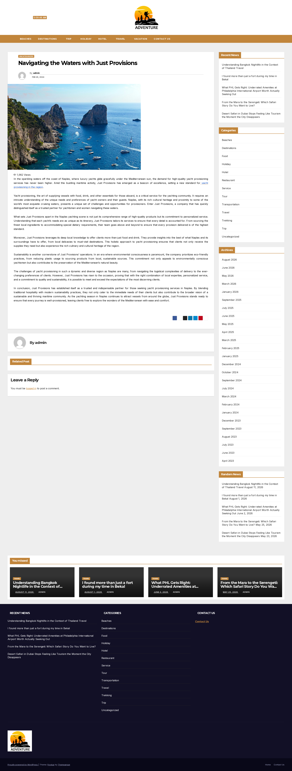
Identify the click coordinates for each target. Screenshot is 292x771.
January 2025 (230, 356)
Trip (69, 39)
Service (226, 188)
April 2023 (228, 460)
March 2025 (229, 340)
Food (225, 156)
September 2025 (232, 299)
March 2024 (229, 396)
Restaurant (228, 180)
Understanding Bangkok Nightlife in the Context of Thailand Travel (36, 586)
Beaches (25, 39)
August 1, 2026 (94, 592)
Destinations (47, 39)
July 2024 (228, 388)
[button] (283, 38)
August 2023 (229, 436)
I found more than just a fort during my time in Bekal (107, 584)
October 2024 (230, 372)
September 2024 (232, 380)
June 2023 (228, 452)
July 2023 (228, 444)
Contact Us (162, 39)
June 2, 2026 (161, 592)
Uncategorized (26, 56)
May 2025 (228, 324)
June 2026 (228, 267)
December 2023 (231, 420)
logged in (31, 388)
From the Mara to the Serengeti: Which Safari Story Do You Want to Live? (249, 586)
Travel (121, 39)
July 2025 (228, 307)
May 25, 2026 (230, 592)
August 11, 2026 (24, 592)
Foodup (50, 764)
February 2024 (231, 404)
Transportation (231, 204)
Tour (225, 196)
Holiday (86, 39)
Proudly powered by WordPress (23, 764)
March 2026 (229, 283)
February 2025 (230, 348)
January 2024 (230, 412)
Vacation (140, 39)
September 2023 (232, 428)
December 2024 (231, 364)
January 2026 (230, 291)
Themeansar (64, 764)
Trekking (227, 220)
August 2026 (229, 259)
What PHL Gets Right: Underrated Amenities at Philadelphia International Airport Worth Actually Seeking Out (251, 91)
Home (268, 764)
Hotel (102, 39)
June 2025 (228, 315)
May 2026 (228, 275)
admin (36, 73)
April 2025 (228, 332)
